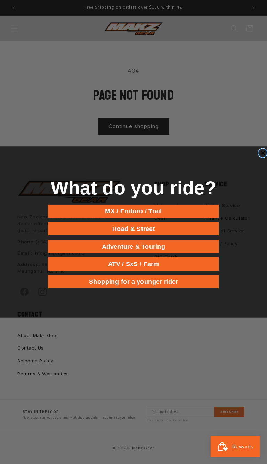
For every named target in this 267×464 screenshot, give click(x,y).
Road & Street (133, 228)
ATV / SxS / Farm (133, 263)
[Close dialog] (262, 153)
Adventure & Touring (133, 246)
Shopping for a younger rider (133, 281)
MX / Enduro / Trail (133, 211)
